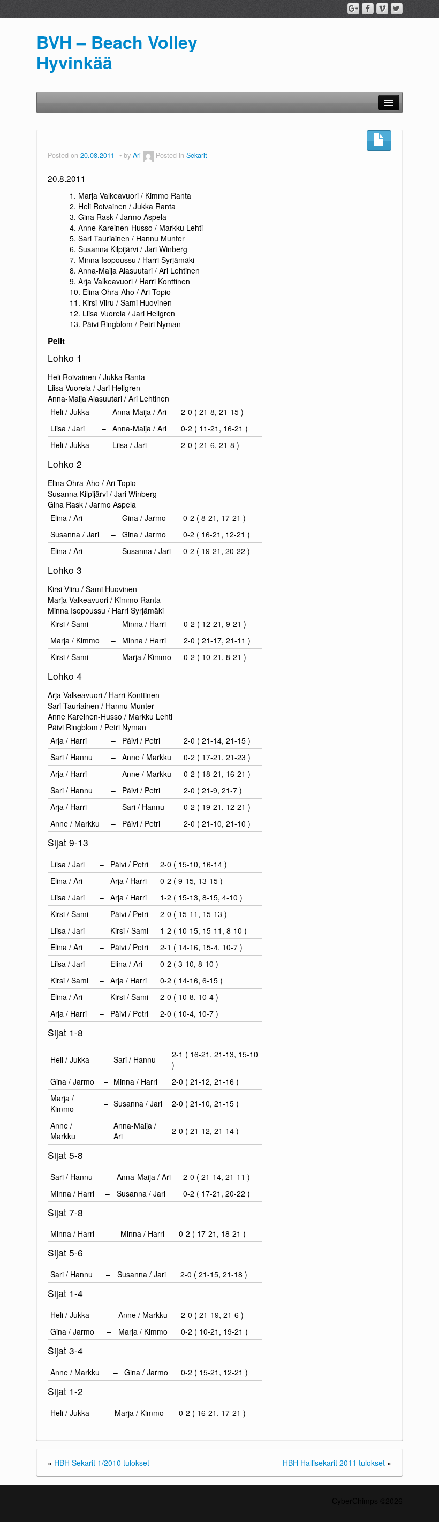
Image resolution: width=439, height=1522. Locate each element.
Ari (137, 155)
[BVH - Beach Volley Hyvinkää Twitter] (397, 8)
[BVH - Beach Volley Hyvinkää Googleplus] (353, 8)
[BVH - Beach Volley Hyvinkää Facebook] (368, 8)
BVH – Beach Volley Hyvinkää (117, 51)
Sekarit (196, 155)
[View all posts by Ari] (148, 155)
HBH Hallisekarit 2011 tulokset (334, 1462)
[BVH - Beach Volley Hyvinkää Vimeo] (382, 8)
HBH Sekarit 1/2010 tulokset (101, 1462)
